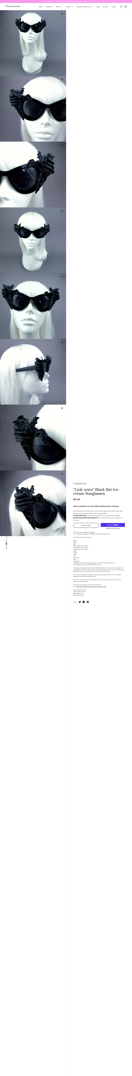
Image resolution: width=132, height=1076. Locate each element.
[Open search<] (121, 6)
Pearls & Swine (81, 483)
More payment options (113, 528)
